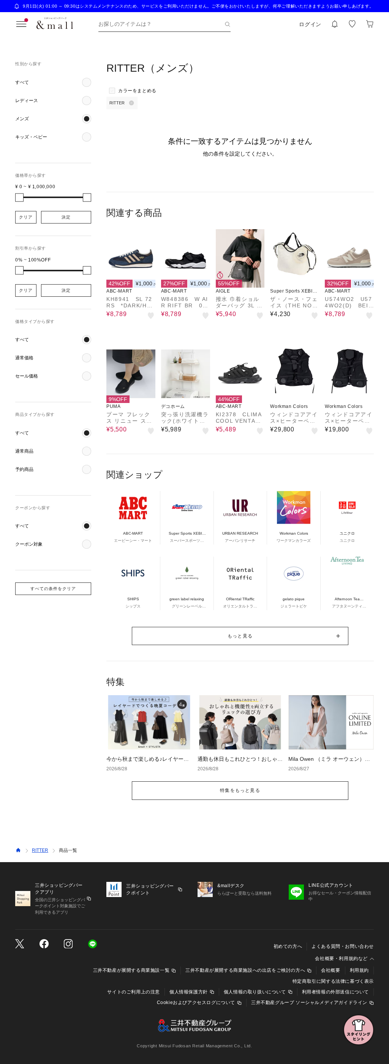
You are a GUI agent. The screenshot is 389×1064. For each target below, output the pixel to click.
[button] (53, 82)
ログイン (310, 24)
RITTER (40, 850)
